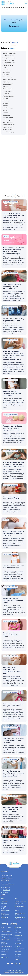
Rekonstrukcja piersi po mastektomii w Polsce (12, 498)
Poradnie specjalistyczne (5, 907)
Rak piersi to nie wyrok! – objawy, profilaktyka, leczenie (12, 635)
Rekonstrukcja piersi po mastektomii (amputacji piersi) (13, 600)
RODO (16, 898)
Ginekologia (18, 927)
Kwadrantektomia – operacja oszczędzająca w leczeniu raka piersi (13, 533)
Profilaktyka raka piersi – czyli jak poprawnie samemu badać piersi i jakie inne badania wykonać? (13, 774)
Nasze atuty (4, 903)
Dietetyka (3, 954)
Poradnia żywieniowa (20, 948)
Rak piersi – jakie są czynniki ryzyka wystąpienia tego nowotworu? (13, 740)
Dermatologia (4, 951)
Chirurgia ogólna (5, 939)
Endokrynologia (5, 957)
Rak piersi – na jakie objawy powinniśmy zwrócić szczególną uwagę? (13, 809)
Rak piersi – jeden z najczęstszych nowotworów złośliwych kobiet (12, 670)
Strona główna (9, 20)
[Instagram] (16, 963)
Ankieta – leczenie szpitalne (19, 913)
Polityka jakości (19, 903)
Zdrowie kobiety (13, 201)
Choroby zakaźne (5, 949)
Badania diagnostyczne (5, 913)
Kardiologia (18, 932)
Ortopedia (17, 946)
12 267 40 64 (6, 887)
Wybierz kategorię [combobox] (18, 196)
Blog (18, 20)
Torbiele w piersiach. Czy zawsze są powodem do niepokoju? (12, 393)
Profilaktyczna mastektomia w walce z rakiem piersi (13, 567)
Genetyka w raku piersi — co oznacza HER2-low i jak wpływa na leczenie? (13, 215)
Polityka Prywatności (20, 901)
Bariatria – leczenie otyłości (6, 928)
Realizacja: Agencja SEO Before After (14, 972)
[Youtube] (12, 963)
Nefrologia (17, 938)
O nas (2, 898)
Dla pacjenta (4, 917)
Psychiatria (18, 951)
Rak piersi (6, 201)
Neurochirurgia (19, 940)
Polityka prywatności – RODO (14, 970)
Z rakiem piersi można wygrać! (11, 841)
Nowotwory (6, 828)
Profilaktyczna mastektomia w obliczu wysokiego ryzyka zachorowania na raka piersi (13, 464)
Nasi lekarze (4, 901)
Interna (17, 930)
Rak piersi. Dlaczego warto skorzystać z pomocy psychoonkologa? (13, 286)
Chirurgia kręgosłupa (6, 934)
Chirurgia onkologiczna (4, 942)
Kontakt (17, 910)
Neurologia (18, 943)
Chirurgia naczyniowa (7, 937)
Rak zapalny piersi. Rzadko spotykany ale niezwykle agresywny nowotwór (13, 428)
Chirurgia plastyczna (6, 946)
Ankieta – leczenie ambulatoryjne (19, 918)
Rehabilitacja (18, 957)
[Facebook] (8, 963)
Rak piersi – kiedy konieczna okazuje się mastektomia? (13, 705)
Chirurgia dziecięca (6, 931)
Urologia (17, 959)
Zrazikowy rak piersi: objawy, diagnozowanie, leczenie (13, 320)
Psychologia (18, 954)
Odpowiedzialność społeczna (20, 907)
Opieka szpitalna (5, 910)
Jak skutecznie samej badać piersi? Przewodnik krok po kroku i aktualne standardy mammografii (13, 251)
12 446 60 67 (6, 892)
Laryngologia (18, 935)
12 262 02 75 (6, 890)
